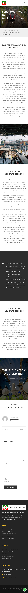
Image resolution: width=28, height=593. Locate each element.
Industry (15, 24)
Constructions (8, 24)
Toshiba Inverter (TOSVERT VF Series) (11, 549)
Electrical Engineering (7, 529)
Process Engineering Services (9, 534)
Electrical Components (7, 536)
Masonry (16, 22)
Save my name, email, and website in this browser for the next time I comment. (13, 480)
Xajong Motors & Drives (7, 551)
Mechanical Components (8, 538)
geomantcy (7, 22)
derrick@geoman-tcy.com (11, 578)
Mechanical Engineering (7, 531)
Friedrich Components (7, 558)
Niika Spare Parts (6, 554)
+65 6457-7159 (7, 574)
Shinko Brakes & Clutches (8, 556)
